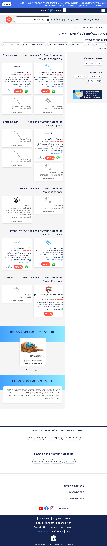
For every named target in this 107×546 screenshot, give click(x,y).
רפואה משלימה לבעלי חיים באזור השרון (45, 123)
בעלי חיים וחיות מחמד (71, 437)
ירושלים (37, 461)
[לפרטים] (87, 94)
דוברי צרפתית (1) (94, 81)
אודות (67, 518)
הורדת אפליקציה (56, 527)
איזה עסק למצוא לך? (66, 19)
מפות (38, 523)
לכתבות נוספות (34, 370)
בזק (68, 531)
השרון (89, 44)
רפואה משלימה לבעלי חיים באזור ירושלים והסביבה (40, 190)
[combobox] (33, 19)
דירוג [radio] (99, 63)
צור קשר (57, 518)
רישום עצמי (49, 523)
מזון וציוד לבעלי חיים (51, 437)
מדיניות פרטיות (64, 523)
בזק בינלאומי (57, 531)
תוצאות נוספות (11, 55)
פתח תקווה (57, 461)
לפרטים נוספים (51, 5)
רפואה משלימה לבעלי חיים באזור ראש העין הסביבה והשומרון (35, 232)
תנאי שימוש (44, 518)
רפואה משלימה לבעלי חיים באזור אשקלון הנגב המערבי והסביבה (34, 279)
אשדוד (46, 461)
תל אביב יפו (70, 461)
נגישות (70, 527)
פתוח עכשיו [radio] (89, 63)
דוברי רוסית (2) (80, 76)
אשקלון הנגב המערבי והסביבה (34, 44)
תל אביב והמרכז (100, 44)
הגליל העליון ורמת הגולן (11, 44)
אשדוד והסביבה (100, 48)
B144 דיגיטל (39, 527)
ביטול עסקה (42, 531)
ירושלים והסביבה (78, 44)
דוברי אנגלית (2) (95, 76)
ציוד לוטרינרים (34, 437)
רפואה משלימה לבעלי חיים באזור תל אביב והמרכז (43, 57)
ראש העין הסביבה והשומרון (58, 44)
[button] (62, 84)
